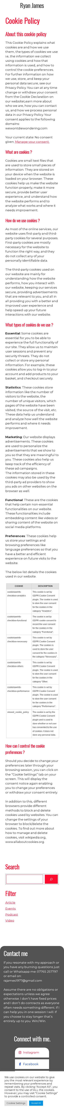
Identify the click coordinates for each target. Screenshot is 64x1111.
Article (10, 902)
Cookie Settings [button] (16, 1103)
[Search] (51, 879)
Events (10, 908)
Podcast (11, 914)
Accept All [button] (36, 1103)
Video (9, 920)
